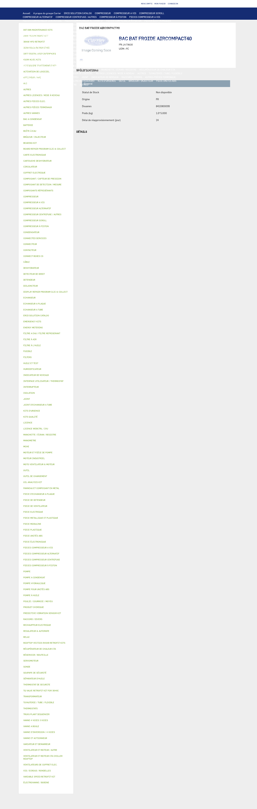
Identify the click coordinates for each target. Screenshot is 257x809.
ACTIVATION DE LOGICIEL (79, 73)
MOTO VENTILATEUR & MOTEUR (110, 32)
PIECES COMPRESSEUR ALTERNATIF (84, 20)
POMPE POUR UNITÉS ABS (36, 50)
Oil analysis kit (32, 482)
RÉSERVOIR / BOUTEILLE (139, 62)
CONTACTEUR (30, 39)
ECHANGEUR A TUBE (141, 28)
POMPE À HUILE (147, 50)
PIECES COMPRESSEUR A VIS (144, 17)
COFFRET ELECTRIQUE (92, 39)
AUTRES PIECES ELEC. (34, 47)
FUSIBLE (153, 39)
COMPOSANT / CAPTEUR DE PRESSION (78, 54)
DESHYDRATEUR (163, 54)
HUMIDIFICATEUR (88, 69)
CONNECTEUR (113, 43)
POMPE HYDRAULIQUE (71, 47)
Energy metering (33, 327)
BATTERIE (95, 28)
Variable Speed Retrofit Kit (39, 776)
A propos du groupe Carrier (47, 13)
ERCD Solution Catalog (36, 315)
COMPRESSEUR (103, 13)
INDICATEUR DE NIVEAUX (105, 77)
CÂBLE (73, 39)
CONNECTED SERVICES (135, 43)
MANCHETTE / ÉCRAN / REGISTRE (118, 69)
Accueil (26, 13)
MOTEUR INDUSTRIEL (74, 35)
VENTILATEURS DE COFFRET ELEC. (41, 43)
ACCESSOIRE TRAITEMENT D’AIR (40, 69)
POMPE (53, 47)
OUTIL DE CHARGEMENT (163, 24)
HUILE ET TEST (61, 50)
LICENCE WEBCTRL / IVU (48, 73)
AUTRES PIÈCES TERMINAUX (160, 77)
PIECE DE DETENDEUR (119, 58)
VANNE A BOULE (106, 65)
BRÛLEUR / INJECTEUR (141, 80)
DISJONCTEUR (138, 39)
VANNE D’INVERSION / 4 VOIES (72, 58)
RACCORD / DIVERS (132, 77)
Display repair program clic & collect (45, 292)
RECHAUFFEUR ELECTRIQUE (87, 43)
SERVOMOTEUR (87, 65)
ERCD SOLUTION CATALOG (78, 13)
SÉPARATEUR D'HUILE (124, 50)
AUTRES (141, 73)
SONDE (65, 43)
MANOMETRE (70, 84)
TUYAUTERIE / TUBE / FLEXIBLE (165, 73)
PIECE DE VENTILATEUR (101, 35)
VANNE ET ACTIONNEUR (35, 65)
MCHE (26, 446)
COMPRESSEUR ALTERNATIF (38, 17)
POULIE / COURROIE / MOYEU (63, 77)
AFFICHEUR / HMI (106, 24)
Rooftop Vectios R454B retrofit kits (44, 643)
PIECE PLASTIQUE (32, 62)
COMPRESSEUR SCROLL (151, 13)
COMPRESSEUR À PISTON (113, 17)
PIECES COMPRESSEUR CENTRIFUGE (42, 20)
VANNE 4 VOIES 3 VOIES (63, 65)
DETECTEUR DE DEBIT (112, 54)
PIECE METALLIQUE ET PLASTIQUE (152, 58)
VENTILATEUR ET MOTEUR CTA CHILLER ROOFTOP (156, 32)
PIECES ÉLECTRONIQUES (157, 20)
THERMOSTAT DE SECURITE (164, 43)
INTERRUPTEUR (58, 39)
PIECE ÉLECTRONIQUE (34, 541)
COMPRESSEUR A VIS (125, 13)
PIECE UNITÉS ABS (166, 80)
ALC (68, 28)
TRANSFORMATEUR (117, 39)
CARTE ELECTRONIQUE (35, 24)
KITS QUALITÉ (52, 84)
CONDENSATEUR (169, 39)
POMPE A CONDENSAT (97, 47)
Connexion (173, 4)
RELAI (43, 39)
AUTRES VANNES (156, 65)
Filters (27, 357)
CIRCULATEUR (119, 47)
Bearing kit (30, 143)
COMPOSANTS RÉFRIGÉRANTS (39, 54)
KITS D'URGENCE (107, 80)
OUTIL (122, 80)
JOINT (84, 77)
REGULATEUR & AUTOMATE (133, 24)
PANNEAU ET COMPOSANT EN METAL (64, 62)
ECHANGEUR (80, 28)
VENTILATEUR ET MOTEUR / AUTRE (41, 35)
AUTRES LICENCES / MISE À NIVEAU (115, 73)
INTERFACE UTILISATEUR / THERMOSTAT (72, 24)
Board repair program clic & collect (44, 149)
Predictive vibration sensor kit (42, 613)
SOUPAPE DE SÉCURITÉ (139, 54)
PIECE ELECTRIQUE (127, 35)
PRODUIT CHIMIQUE (34, 77)
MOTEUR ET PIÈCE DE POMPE (145, 47)
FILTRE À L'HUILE (100, 50)
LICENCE (27, 73)
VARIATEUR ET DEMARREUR (155, 35)
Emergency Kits (32, 321)
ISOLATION (162, 62)
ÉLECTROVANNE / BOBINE (131, 65)
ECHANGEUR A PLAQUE (115, 28)
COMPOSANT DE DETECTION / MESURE (43, 28)
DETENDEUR (98, 58)
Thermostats (30, 708)
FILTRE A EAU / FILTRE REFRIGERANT (75, 80)
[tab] (46, 89)
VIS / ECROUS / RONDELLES (37, 80)
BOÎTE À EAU (116, 62)
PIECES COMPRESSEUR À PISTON (123, 20)
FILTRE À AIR (68, 69)
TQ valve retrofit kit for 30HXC (41, 690)
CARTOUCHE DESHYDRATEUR (38, 58)
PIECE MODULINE (32, 84)
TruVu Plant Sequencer (36, 714)
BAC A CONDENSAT (96, 62)
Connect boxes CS (33, 256)
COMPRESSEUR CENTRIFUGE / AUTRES (76, 17)
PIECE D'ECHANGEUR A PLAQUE (39, 32)
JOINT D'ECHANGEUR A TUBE (74, 32)
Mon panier (160, 4)
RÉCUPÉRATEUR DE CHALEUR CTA (157, 69)
